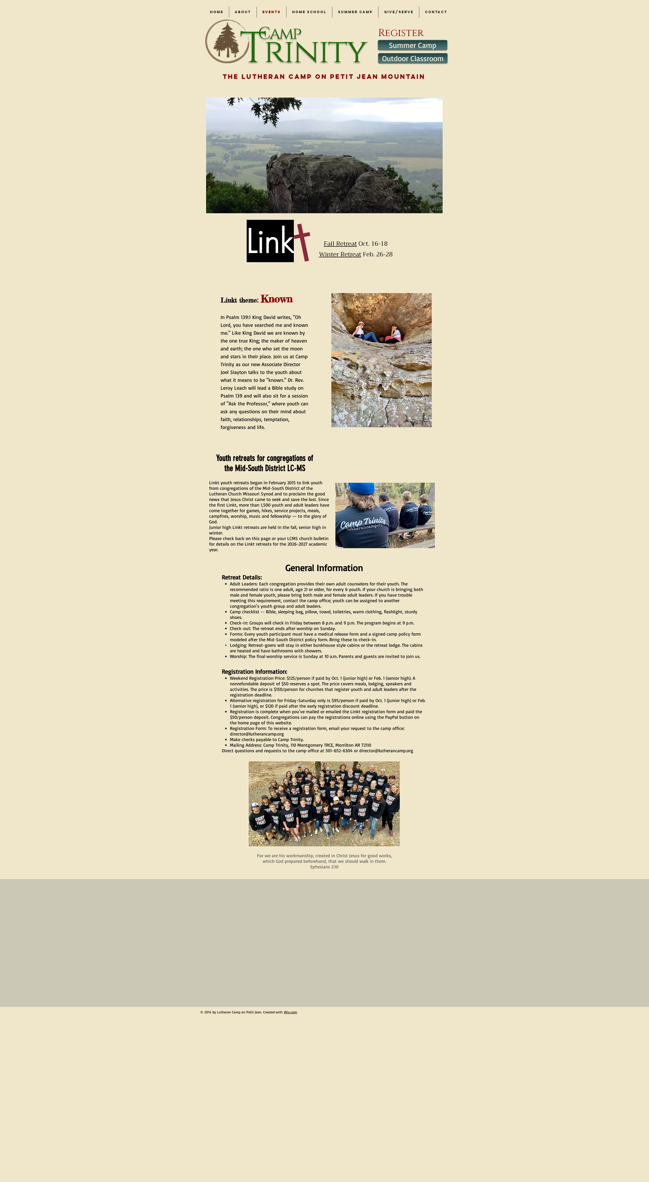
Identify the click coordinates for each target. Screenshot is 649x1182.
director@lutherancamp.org (257, 734)
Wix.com (290, 1012)
